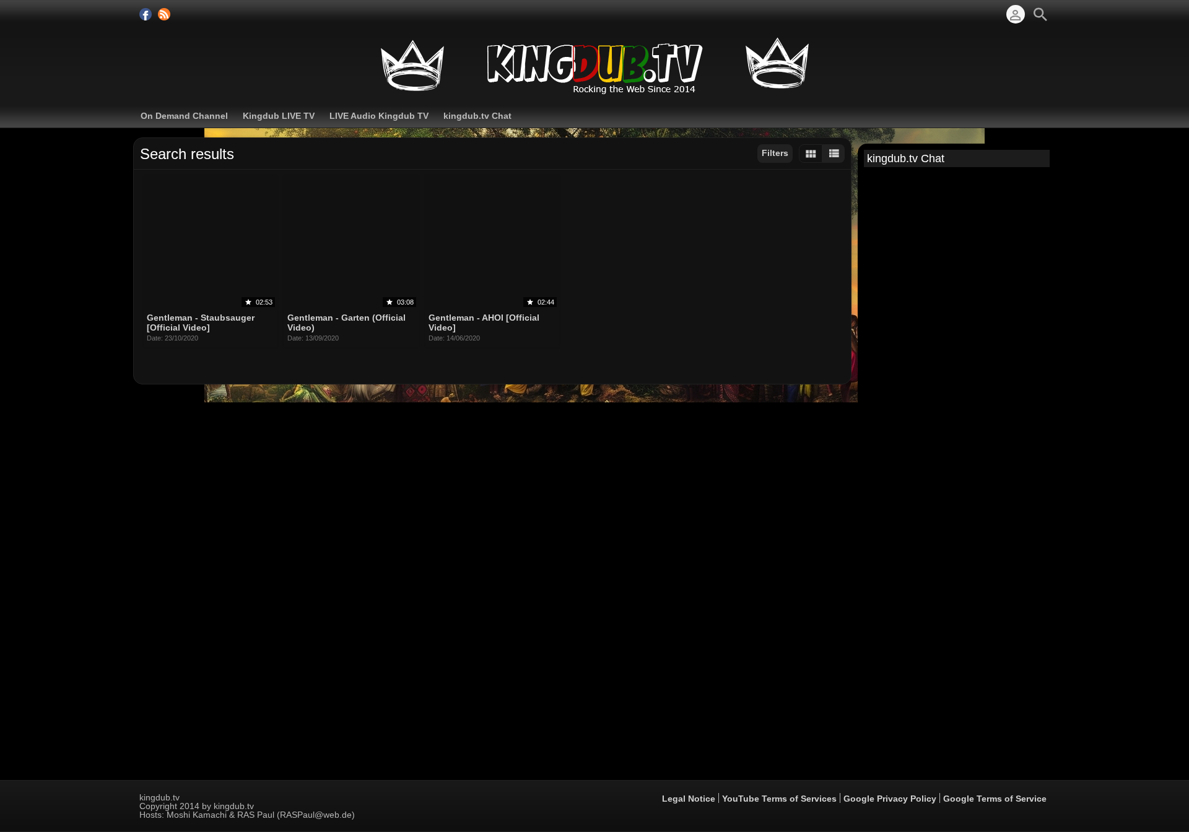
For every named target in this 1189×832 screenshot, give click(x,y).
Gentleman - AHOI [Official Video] (484, 322)
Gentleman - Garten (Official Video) (346, 322)
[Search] (1040, 14)
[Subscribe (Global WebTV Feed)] (164, 14)
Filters (775, 153)
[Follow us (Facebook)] (145, 14)
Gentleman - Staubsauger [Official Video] (201, 322)
